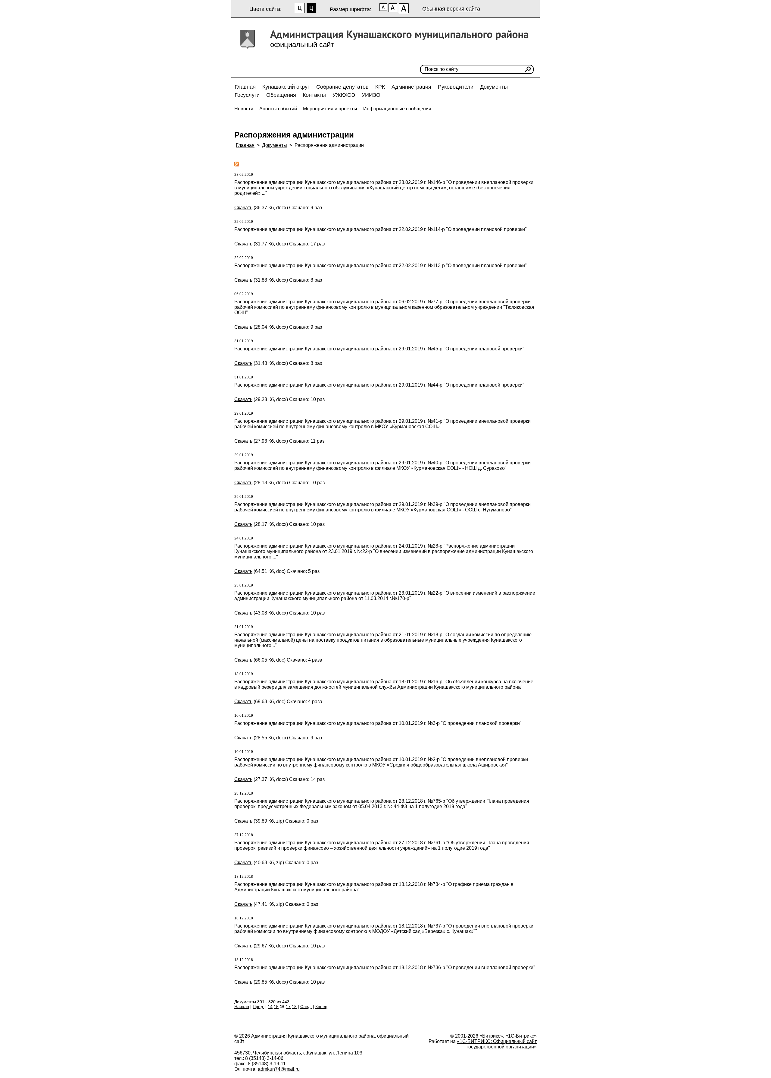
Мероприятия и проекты (330, 108)
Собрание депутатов (342, 87)
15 (276, 1006)
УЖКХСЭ (343, 95)
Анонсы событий (278, 108)
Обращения (281, 95)
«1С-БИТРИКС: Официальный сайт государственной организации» (497, 1044)
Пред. (258, 1006)
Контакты (314, 95)
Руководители (455, 87)
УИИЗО (371, 95)
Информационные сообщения (397, 108)
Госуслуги (247, 95)
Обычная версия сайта (451, 9)
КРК (380, 87)
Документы (494, 87)
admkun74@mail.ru (279, 1069)
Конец (321, 1006)
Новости (243, 108)
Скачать (243, 207)
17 (288, 1006)
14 (270, 1006)
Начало (241, 1006)
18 (294, 1006)
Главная (245, 87)
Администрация (411, 87)
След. (306, 1006)
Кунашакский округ (286, 87)
